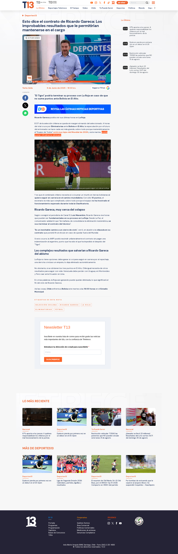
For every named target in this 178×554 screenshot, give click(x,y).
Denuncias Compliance (86, 533)
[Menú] (153, 2)
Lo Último (40, 8)
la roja (86, 305)
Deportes (121, 8)
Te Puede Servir (106, 8)
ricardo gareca (69, 305)
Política (131, 8)
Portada (51, 523)
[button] (154, 8)
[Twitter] (112, 524)
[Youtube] (120, 524)
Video (85, 8)
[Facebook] (116, 524)
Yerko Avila (27, 88)
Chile (93, 8)
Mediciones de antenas (86, 530)
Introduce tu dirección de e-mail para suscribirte (66, 347)
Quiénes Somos (83, 523)
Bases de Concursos (56, 533)
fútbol (59, 309)
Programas (52, 525)
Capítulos (52, 530)
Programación (54, 528)
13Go (50, 535)
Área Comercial (83, 525)
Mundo (142, 8)
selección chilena (46, 305)
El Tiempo (74, 8)
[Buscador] (146, 2)
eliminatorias (43, 309)
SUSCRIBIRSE (53, 359)
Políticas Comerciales (85, 528)
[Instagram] (109, 524)
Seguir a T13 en (98, 88)
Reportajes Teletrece (57, 8)
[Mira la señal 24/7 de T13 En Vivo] (122, 2)
